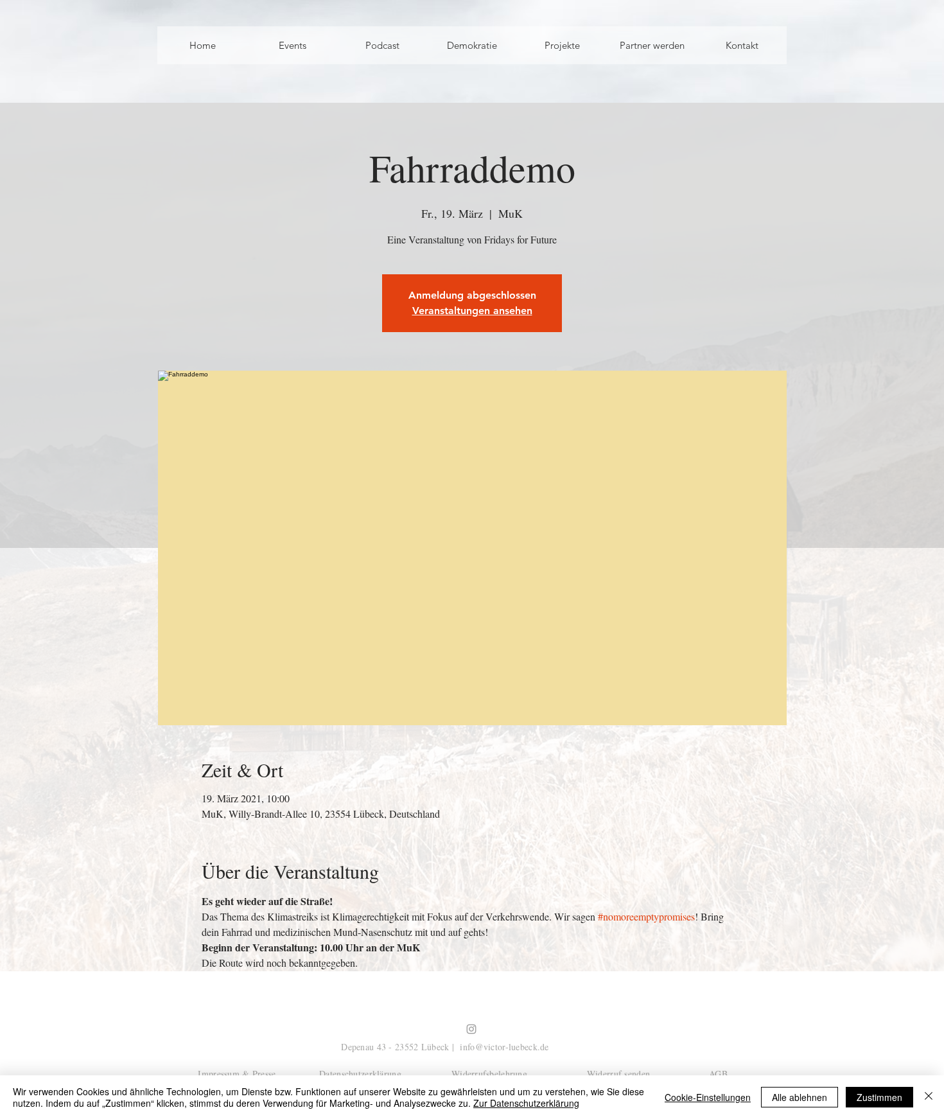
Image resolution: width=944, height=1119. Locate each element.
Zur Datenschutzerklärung (526, 1103)
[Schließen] (928, 1097)
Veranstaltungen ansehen (472, 310)
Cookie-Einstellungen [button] (708, 1097)
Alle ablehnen (799, 1097)
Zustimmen (879, 1097)
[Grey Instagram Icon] (471, 1029)
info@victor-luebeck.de (504, 1047)
